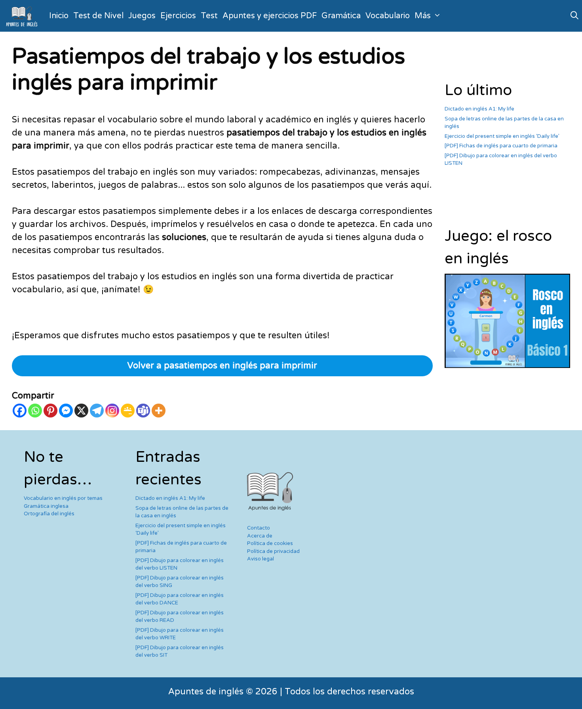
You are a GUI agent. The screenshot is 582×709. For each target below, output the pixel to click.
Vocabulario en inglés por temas (63, 498)
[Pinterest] (50, 410)
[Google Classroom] (128, 410)
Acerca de (259, 536)
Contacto (258, 528)
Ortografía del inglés (49, 514)
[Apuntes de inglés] (23, 16)
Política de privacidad (273, 551)
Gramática (341, 16)
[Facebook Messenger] (66, 410)
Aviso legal (260, 559)
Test (209, 16)
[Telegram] (97, 410)
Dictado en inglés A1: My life (479, 109)
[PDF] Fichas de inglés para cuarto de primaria (501, 146)
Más (423, 16)
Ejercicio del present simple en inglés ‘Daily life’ (502, 136)
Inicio (58, 16)
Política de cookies (270, 543)
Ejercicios (178, 16)
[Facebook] (20, 410)
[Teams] (143, 410)
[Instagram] (112, 410)
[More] (158, 410)
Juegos (142, 16)
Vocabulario (387, 16)
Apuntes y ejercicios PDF (270, 16)
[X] (81, 410)
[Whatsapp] (35, 410)
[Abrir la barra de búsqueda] (574, 16)
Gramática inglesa (46, 506)
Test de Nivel (98, 16)
